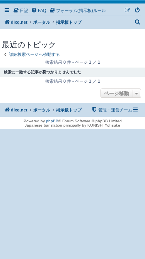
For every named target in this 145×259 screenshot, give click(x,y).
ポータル (41, 22)
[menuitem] (20, 10)
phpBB (52, 121)
